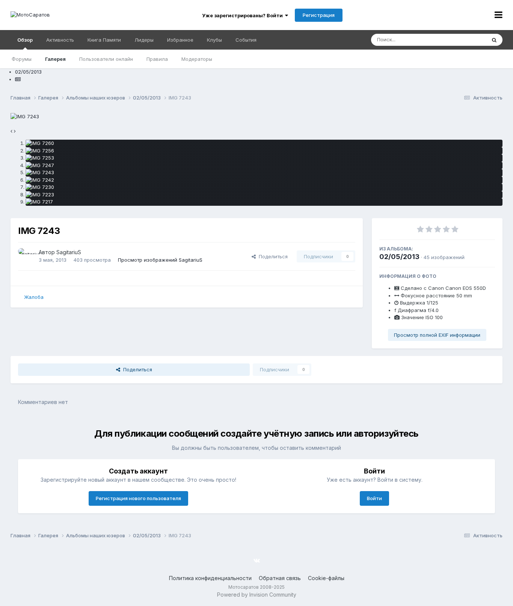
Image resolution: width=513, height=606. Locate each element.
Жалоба (34, 297)
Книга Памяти (104, 40)
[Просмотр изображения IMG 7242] (264, 180)
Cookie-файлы (326, 578)
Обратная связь (280, 578)
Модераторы (196, 59)
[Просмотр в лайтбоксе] (25, 116)
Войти (374, 498)
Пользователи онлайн (106, 59)
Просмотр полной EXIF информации (437, 335)
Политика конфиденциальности (210, 578)
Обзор (25, 40)
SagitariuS (68, 252)
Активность (60, 40)
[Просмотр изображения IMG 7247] (264, 165)
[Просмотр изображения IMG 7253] (264, 158)
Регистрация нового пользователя (138, 498)
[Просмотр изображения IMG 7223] (264, 195)
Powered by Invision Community (256, 594)
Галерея (55, 59)
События (245, 40)
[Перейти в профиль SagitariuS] (26, 256)
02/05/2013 (399, 257)
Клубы (214, 40)
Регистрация (319, 15)
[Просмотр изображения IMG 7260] (264, 143)
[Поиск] (494, 40)
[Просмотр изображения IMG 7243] (264, 172)
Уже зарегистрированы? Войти (243, 15)
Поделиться (272, 256)
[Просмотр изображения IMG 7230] (264, 187)
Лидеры (144, 40)
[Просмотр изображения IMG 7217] (264, 202)
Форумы (22, 59)
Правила (157, 59)
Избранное (180, 40)
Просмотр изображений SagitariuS (160, 260)
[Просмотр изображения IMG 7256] (264, 151)
